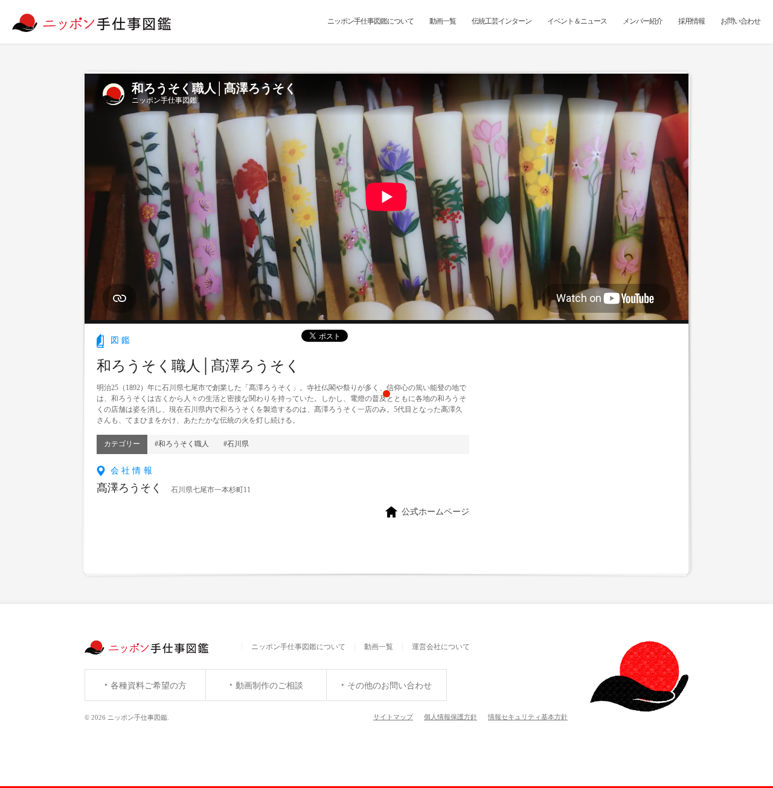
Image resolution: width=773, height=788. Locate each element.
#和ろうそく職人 (182, 444)
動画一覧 (442, 21)
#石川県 (236, 444)
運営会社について (441, 646)
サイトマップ (393, 716)
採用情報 (691, 21)
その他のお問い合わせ (389, 685)
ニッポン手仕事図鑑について (370, 21)
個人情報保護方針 (450, 716)
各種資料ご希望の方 (149, 685)
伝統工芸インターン (501, 21)
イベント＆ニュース (577, 21)
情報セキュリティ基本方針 (528, 716)
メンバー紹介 (642, 21)
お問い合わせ (740, 21)
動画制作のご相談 (269, 685)
